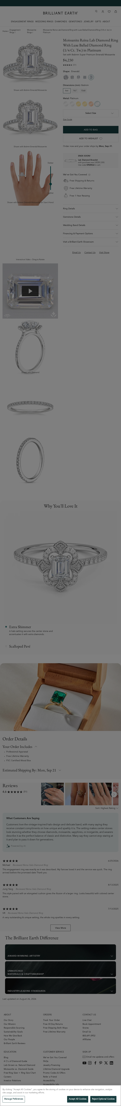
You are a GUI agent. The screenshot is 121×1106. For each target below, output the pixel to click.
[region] (60, 1095)
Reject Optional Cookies (103, 1099)
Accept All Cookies (77, 1099)
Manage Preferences (13, 1099)
